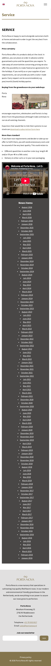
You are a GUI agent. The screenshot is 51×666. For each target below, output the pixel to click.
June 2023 (27, 318)
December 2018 (26, 457)
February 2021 (27, 396)
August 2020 (27, 409)
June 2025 (27, 241)
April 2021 (27, 389)
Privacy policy (25, 657)
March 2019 (27, 447)
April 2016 (27, 548)
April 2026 (27, 214)
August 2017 (27, 501)
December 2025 (26, 227)
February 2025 (27, 254)
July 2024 (27, 278)
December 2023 (26, 302)
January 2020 (26, 430)
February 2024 (27, 295)
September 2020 (27, 406)
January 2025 (26, 258)
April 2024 (27, 288)
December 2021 (26, 366)
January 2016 (26, 558)
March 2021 (27, 393)
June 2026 (27, 211)
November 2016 (27, 527)
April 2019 (27, 443)
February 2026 (27, 221)
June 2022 (27, 352)
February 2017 (27, 517)
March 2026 (27, 217)
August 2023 (27, 312)
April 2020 (27, 420)
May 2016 (27, 544)
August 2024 (27, 275)
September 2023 (27, 308)
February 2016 (27, 554)
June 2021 (27, 382)
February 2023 (27, 332)
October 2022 (27, 342)
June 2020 (27, 413)
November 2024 (27, 264)
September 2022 (27, 345)
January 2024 (26, 298)
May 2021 (27, 386)
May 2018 (27, 477)
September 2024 (27, 271)
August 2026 (27, 207)
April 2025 (27, 248)
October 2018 (27, 463)
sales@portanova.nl (28, 625)
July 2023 (27, 315)
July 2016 (27, 541)
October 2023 (27, 305)
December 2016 (26, 524)
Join (44, 638)
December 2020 (26, 399)
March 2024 (27, 291)
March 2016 (27, 551)
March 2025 (27, 251)
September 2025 (27, 234)
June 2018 (27, 473)
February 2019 (27, 450)
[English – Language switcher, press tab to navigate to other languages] (3, 4)
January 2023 (26, 335)
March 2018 (27, 480)
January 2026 (26, 224)
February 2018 (27, 484)
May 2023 (27, 322)
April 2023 (27, 325)
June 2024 (27, 281)
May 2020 (27, 416)
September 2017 (27, 497)
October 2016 (27, 531)
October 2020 (27, 403)
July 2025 (27, 237)
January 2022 (26, 362)
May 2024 (27, 285)
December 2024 (26, 261)
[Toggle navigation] (45, 4)
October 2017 (27, 494)
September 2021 (27, 376)
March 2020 (27, 423)
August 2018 (27, 467)
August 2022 (27, 349)
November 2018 (27, 460)
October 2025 (27, 231)
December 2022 (26, 339)
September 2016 (27, 534)
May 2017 (27, 507)
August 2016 (27, 538)
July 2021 (27, 379)
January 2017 (26, 521)
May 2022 (27, 356)
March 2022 (27, 359)
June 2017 (27, 504)
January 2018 (26, 487)
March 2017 (27, 514)
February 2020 (27, 426)
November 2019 (27, 436)
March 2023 (27, 328)
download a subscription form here (25, 129)
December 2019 (26, 433)
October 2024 (27, 268)
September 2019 (27, 440)
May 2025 (27, 244)
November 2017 (27, 490)
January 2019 (26, 453)
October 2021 (27, 372)
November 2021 (27, 369)
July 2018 (27, 470)
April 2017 (27, 511)
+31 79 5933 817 (30, 622)
